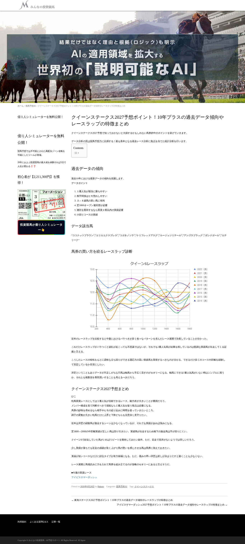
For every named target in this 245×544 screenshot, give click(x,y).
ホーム (20, 106)
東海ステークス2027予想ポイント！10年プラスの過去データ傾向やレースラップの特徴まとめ (122, 500)
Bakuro (101, 486)
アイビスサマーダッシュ (84, 477)
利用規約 (22, 522)
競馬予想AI (31, 106)
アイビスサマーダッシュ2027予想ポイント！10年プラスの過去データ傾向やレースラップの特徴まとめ (172, 504)
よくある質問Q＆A (39, 522)
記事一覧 (56, 522)
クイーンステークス (144, 486)
